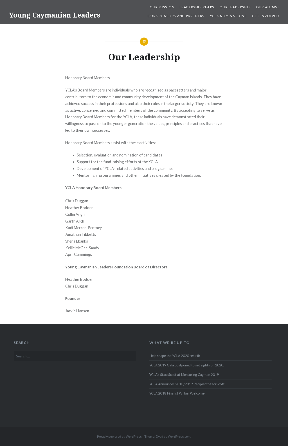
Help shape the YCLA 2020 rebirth (174, 356)
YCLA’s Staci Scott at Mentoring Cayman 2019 (184, 374)
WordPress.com (179, 436)
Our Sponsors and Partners (176, 16)
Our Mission (162, 7)
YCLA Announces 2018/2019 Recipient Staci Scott (187, 384)
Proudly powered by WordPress (119, 436)
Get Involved (265, 16)
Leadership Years (197, 7)
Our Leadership (235, 7)
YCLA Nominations (228, 16)
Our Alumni (267, 7)
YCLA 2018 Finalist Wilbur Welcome (177, 393)
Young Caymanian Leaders (54, 15)
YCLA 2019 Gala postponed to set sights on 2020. (186, 365)
